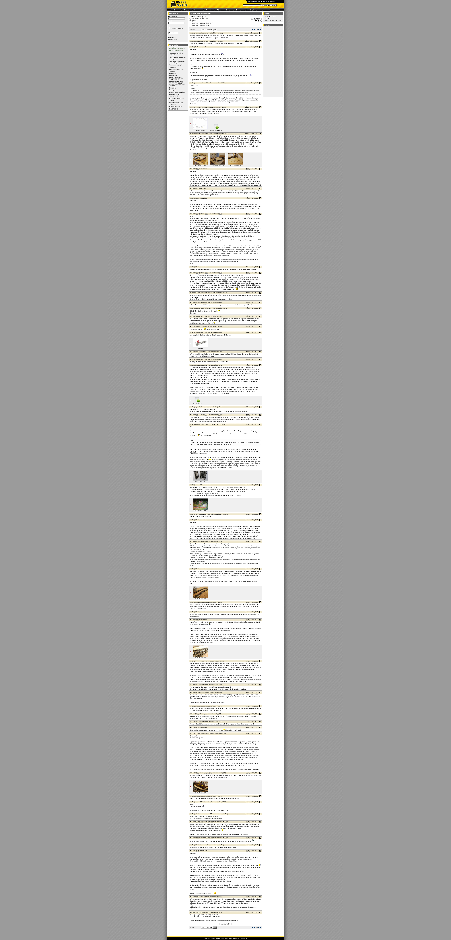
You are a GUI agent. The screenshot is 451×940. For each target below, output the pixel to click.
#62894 (220, 316)
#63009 (219, 706)
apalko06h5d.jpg (200, 130)
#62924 (220, 407)
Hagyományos (209, 22)
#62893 (225, 308)
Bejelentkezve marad (177, 28)
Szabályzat (243, 938)
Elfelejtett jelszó (172, 39)
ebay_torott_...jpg (200, 481)
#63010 (219, 713)
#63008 (219, 692)
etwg (197, 18)
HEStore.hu (264, 1)
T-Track (171, 100)
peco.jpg (200, 348)
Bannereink (236, 938)
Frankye (197, 514)
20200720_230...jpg (200, 657)
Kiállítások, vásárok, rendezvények (175, 95)
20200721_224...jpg (200, 792)
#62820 (220, 41)
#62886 (225, 292)
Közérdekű (172, 87)
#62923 (220, 365)
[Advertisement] (273, 61)
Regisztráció (171, 37)
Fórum (193, 13)
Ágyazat (206, 25)
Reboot (197, 850)
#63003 (219, 602)
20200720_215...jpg (200, 598)
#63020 (225, 814)
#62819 (220, 33)
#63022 (225, 821)
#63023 (225, 837)
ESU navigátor (173, 108)
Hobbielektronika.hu (254, 1)
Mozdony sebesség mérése (177, 92)
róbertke (197, 33)
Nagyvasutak (173, 75)
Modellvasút (195, 22)
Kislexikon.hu (272, 1)
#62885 (221, 272)
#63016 (224, 772)
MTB (191, 905)
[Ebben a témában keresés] (256, 21)
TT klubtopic (172, 67)
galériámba (193, 451)
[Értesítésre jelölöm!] (261, 21)
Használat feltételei (209, 938)
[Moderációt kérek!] (258, 21)
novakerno (198, 83)
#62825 (223, 83)
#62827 (225, 133)
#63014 (224, 733)
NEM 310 (201, 550)
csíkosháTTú (199, 292)
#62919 (220, 351)
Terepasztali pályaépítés (176, 65)
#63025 (221, 845)
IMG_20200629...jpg (200, 165)
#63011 (219, 721)
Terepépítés (172, 90)
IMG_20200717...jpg (200, 510)
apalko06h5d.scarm (216, 130)
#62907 (220, 326)
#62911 (220, 332)
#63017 (219, 796)
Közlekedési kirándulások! (176, 98)
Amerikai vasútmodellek (176, 81)
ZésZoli (197, 47)
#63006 (222, 661)
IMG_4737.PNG (197, 403)
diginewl (197, 213)
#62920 (220, 359)
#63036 (219, 912)
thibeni (197, 168)
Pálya (201, 23)
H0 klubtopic (172, 73)
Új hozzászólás (255, 18)
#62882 (221, 213)
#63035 (219, 896)
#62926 (220, 414)
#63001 (219, 541)
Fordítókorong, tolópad (175, 106)
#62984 (225, 514)
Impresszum (228, 938)
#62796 (223, 424)
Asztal (201, 22)
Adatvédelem (220, 938)
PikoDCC (197, 424)
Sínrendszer (207, 23)
